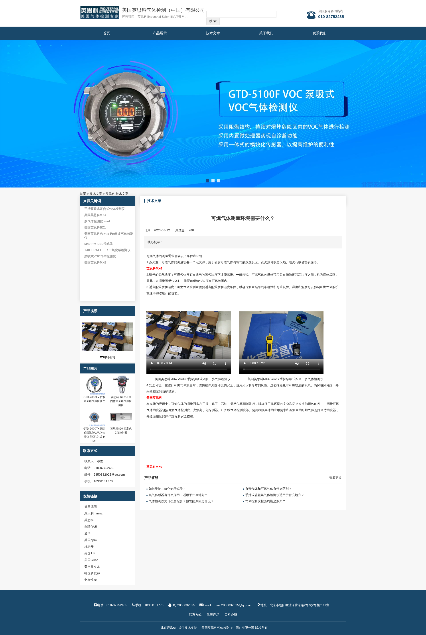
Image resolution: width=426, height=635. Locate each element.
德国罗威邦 (92, 573)
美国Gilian (91, 560)
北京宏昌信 (168, 627)
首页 (106, 33)
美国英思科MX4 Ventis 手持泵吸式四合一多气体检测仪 (193, 379)
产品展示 (160, 33)
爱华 (87, 533)
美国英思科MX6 (95, 262)
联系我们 (319, 33)
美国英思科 (154, 397)
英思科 (89, 520)
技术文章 (213, 33)
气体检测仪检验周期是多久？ (265, 501)
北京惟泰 (90, 580)
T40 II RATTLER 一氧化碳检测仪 (107, 250)
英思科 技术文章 (117, 193)
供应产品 (213, 614)
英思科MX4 (154, 268)
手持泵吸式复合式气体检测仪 (104, 209)
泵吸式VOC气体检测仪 (100, 256)
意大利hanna (93, 513)
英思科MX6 (154, 467)
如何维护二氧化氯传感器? (167, 488)
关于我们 (266, 33)
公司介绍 (231, 614)
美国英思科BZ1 (95, 227)
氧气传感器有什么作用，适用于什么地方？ (178, 495)
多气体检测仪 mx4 (97, 221)
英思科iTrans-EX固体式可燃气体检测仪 (121, 401)
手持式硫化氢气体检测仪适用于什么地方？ (274, 495)
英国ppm (90, 540)
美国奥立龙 (92, 566)
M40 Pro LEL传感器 (98, 244)
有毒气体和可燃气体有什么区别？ (268, 488)
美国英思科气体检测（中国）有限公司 (163, 10)
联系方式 (195, 614)
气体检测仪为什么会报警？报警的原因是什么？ (181, 501)
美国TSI (89, 553)
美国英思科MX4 (95, 215)
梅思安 (89, 546)
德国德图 (90, 506)
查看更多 (335, 477)
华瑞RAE (90, 526)
